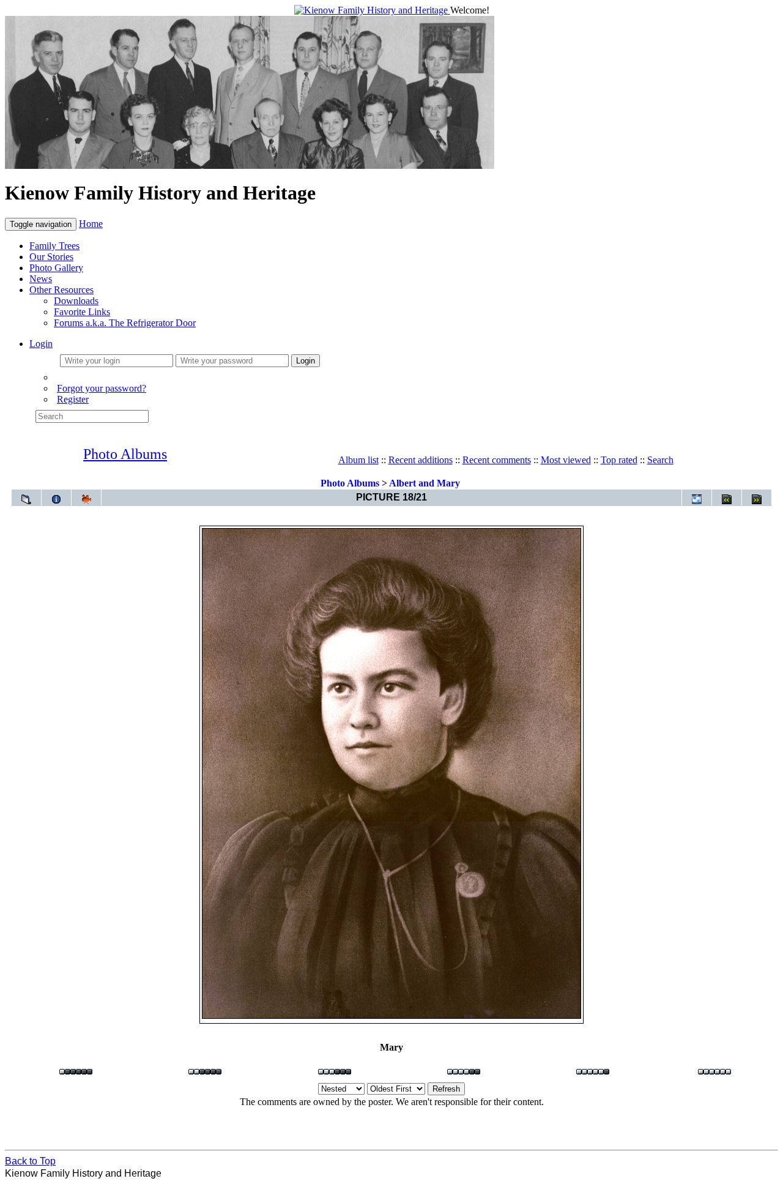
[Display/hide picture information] (56, 498)
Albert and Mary (424, 483)
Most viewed (566, 460)
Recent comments (496, 460)
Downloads (76, 301)
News (40, 279)
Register (73, 399)
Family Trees (54, 245)
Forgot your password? (101, 388)
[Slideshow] (86, 498)
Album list (358, 460)
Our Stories (51, 256)
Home (91, 223)
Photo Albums (125, 454)
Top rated (619, 460)
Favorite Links (82, 312)
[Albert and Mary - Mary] (391, 1016)
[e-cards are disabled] (696, 498)
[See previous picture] (726, 498)
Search (660, 460)
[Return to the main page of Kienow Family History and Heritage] (372, 10)
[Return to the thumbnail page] (26, 498)
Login (41, 343)
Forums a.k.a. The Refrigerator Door (125, 323)
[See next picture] (756, 498)
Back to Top (30, 1161)
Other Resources (61, 290)
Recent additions (420, 460)
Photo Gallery (56, 267)
